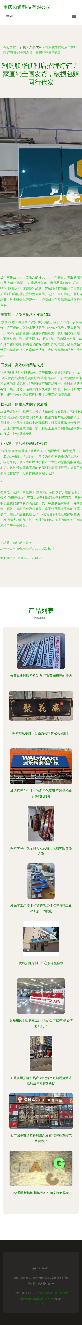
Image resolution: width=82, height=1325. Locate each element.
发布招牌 (50, 1298)
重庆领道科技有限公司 (32, 1298)
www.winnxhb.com (48, 1293)
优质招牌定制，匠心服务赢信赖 (41, 963)
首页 (23, 47)
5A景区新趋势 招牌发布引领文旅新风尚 (41, 1193)
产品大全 (35, 47)
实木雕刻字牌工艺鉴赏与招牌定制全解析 (41, 733)
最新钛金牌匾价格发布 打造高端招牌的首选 (41, 676)
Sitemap (41, 1304)
